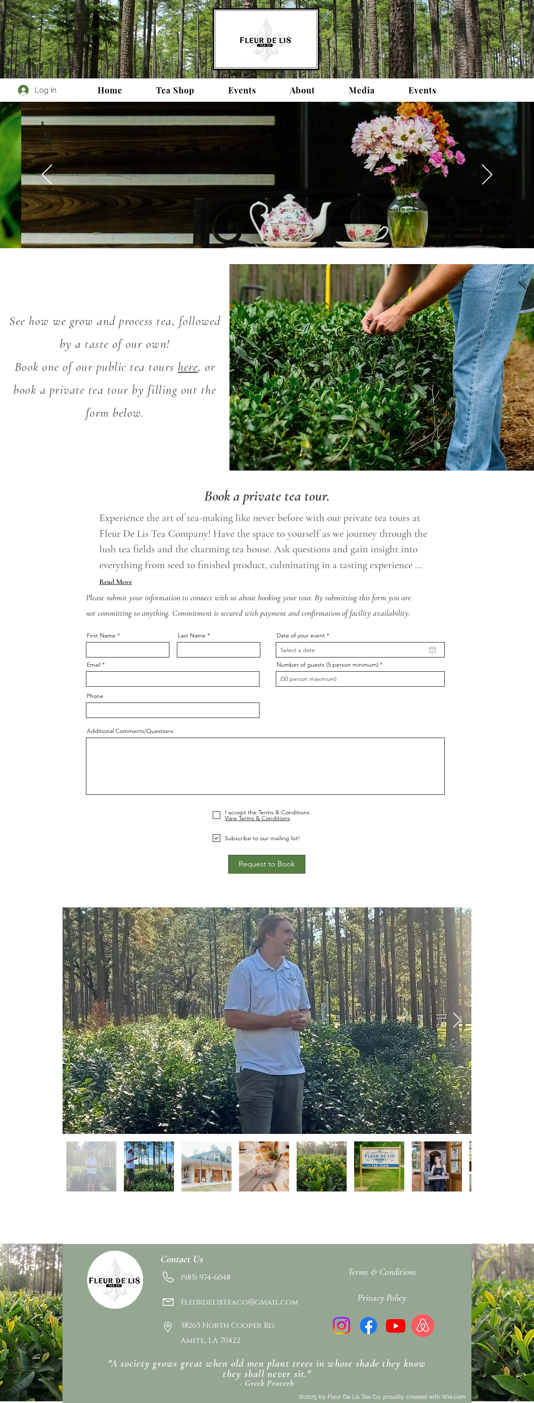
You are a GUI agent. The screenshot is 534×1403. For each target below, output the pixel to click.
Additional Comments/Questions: (131, 731)
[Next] (487, 175)
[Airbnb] (422, 1325)
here (188, 367)
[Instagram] (341, 1325)
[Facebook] (368, 1325)
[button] (242, 90)
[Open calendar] (432, 650)
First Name (101, 635)
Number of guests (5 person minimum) (327, 664)
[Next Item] (457, 1021)
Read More (115, 581)
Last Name (192, 635)
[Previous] (47, 175)
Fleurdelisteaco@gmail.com (239, 1302)
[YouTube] (395, 1325)
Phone (95, 696)
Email (94, 664)
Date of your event (304, 635)
